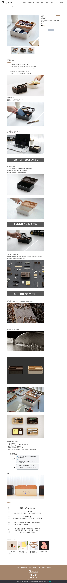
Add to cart (51, 30)
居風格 (39, 567)
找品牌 (34, 567)
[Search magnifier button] (12, 6)
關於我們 (49, 567)
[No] (65, 581)
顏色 (42, 23)
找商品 (30, 567)
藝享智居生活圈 (24, 567)
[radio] (42, 26)
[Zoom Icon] (23, 30)
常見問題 (43, 567)
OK (50, 581)
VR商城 (17, 567)
